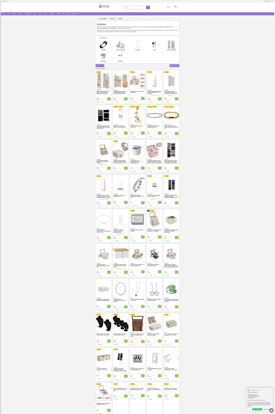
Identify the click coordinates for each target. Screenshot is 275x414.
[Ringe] (154, 45)
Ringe (154, 50)
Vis (109, 99)
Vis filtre (98, 65)
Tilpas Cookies (267, 409)
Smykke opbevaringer (171, 50)
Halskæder (137, 50)
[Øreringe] (120, 56)
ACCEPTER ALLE (257, 409)
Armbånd (103, 50)
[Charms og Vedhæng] (120, 45)
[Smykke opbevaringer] (171, 45)
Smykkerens (103, 61)
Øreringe (120, 61)
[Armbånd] (103, 45)
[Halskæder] (137, 45)
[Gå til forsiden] (97, 19)
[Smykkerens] (103, 56)
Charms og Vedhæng (120, 50)
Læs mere (249, 407)
